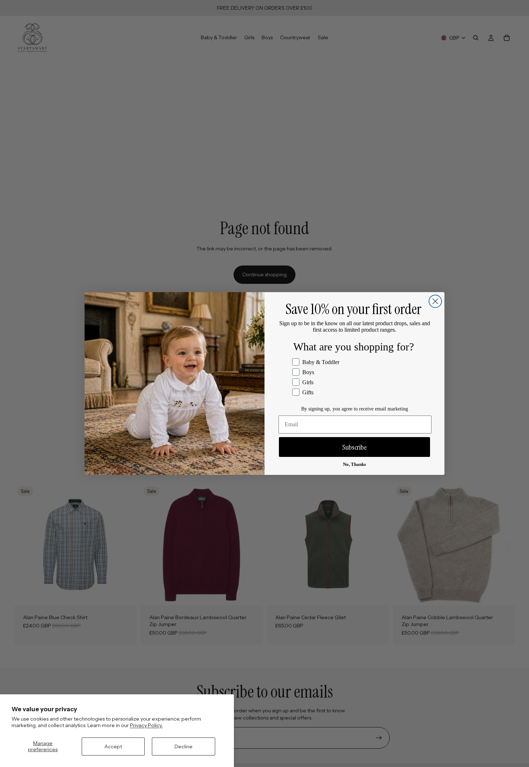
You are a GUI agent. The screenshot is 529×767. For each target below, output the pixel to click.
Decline (184, 746)
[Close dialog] (435, 301)
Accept (113, 746)
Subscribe (354, 447)
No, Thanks (354, 464)
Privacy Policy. (146, 725)
